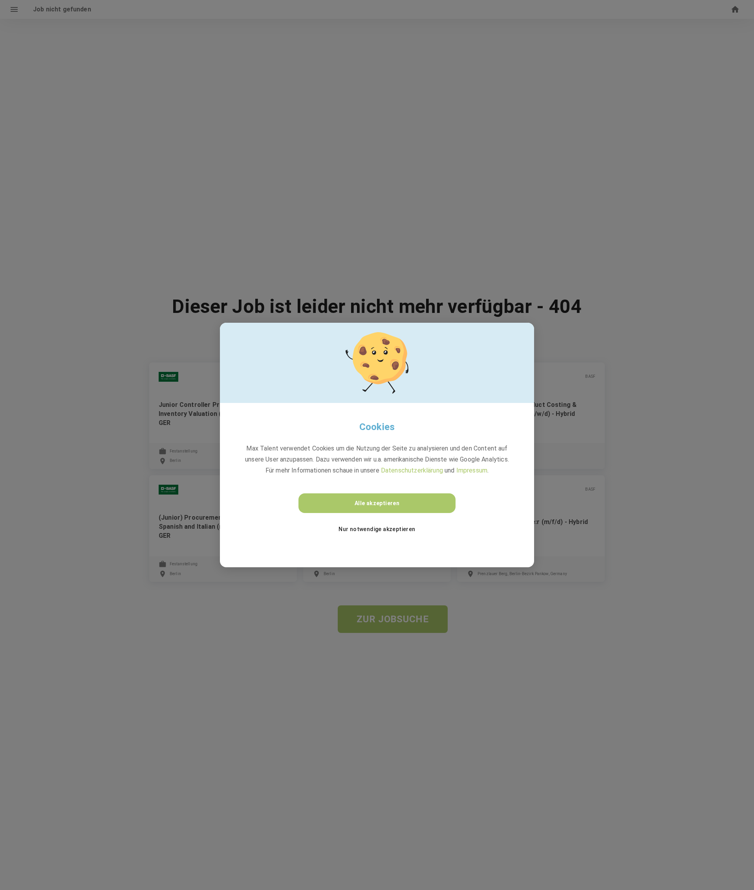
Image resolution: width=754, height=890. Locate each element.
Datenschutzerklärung (412, 470)
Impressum (471, 470)
